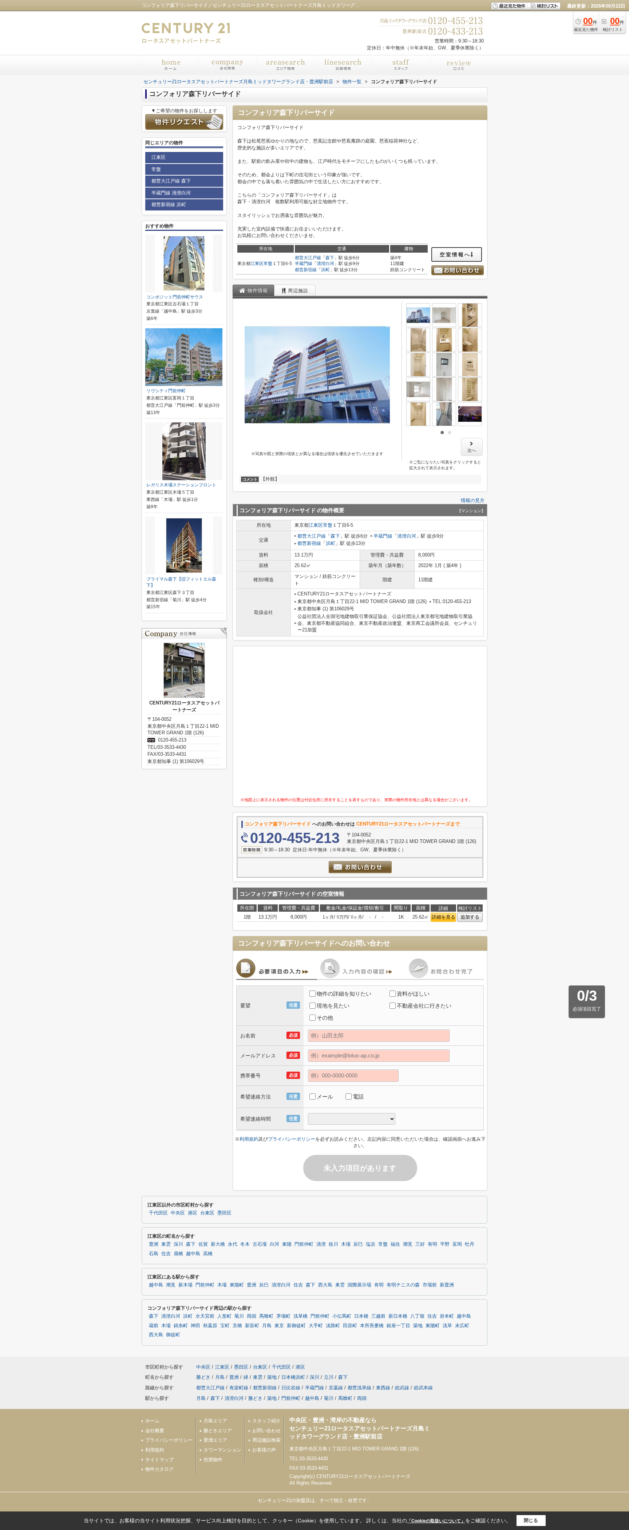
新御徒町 (296, 1325)
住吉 (166, 1253)
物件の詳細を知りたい (344, 994)
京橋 (237, 1325)
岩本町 (447, 1316)
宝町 (225, 1325)
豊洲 (153, 1244)
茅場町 (283, 1316)
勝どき (203, 1377)
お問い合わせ (266, 1430)
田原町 (350, 1325)
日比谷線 (290, 1387)
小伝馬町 (341, 1316)
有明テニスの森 (403, 1285)
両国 (251, 1316)
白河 (274, 1244)
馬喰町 (266, 1316)
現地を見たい (333, 1006)
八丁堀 (417, 1316)
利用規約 (249, 1139)
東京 (279, 1325)
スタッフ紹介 (266, 1420)
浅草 (447, 1325)
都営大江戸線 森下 (171, 181)
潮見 (407, 1244)
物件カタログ (159, 1469)
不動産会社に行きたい (424, 1006)
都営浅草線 (359, 1387)
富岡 (457, 1244)
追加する (469, 917)
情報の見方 (472, 500)
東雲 (166, 1244)
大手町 (316, 1325)
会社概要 (154, 1430)
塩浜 (370, 1244)
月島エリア (215, 1420)
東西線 (383, 1387)
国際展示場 (359, 1285)
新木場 (185, 1285)
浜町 (325, 269)
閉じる (531, 1520)
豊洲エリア (215, 1440)
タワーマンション (222, 1450)
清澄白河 (325, 263)
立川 (328, 1377)
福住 (395, 1244)
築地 (418, 1325)
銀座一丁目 (398, 1325)
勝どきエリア (217, 1430)
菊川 (239, 1316)
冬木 (245, 1244)
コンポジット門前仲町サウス (174, 297)
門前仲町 (303, 1244)
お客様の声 (264, 1450)
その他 (325, 1018)
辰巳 (358, 1244)
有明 (432, 1244)
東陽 (287, 1244)
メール (325, 1096)
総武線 (402, 1387)
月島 (267, 1325)
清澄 (321, 1244)
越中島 (193, 1253)
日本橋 (361, 1316)
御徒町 (173, 1334)
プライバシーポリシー (291, 1139)
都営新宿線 (306, 269)
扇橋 (178, 1253)
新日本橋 (397, 1316)
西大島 (325, 1285)
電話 (358, 1096)
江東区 (257, 263)
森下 (329, 257)
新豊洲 (447, 1285)
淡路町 (333, 1325)
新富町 (252, 1325)
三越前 (378, 1316)
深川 (178, 1244)
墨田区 (224, 1213)
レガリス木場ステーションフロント (181, 484)
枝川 (333, 1244)
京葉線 (336, 1387)
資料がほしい (413, 994)
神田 (195, 1325)
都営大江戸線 (308, 257)
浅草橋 (300, 1316)
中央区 (178, 1213)
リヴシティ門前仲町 (166, 390)
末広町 (462, 1325)
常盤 (268, 263)
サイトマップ (159, 1459)
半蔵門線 (303, 263)
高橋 (208, 1253)
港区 (192, 1213)
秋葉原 (210, 1325)
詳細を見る (443, 917)
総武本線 (423, 1387)
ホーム (152, 1420)
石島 (153, 1253)
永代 (232, 1244)
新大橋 (218, 1244)
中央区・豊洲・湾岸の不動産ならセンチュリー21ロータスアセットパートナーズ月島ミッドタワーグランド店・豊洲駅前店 (359, 1428)
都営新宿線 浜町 (168, 204)
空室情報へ (455, 254)
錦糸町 (181, 1325)
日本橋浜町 (293, 1377)
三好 (420, 1244)
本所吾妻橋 (372, 1325)
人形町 (224, 1316)
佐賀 (203, 1244)
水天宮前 (204, 1316)
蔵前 (153, 1325)
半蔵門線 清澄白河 (171, 193)
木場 (346, 1244)
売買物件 (212, 1459)
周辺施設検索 (266, 1440)
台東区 (207, 1213)
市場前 (430, 1285)
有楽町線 (238, 1387)
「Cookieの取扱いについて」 (436, 1520)
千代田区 (158, 1213)
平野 (445, 1244)
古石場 (260, 1244)
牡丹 (469, 1244)
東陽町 (237, 1285)
